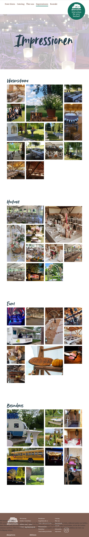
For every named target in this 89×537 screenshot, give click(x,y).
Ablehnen (33, 535)
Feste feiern (10, 4)
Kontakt (53, 4)
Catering (20, 4)
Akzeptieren (11, 535)
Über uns (30, 4)
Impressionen (42, 4)
